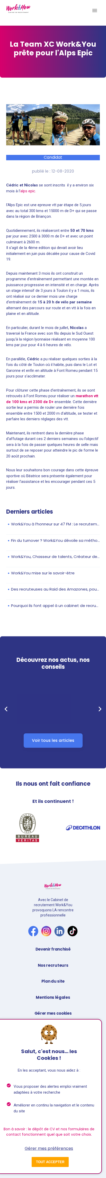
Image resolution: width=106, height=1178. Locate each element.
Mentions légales (53, 997)
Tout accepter (50, 1162)
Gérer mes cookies (53, 1013)
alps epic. (28, 191)
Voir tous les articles (53, 740)
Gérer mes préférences (49, 1148)
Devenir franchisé (53, 949)
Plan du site (53, 981)
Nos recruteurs (53, 965)
